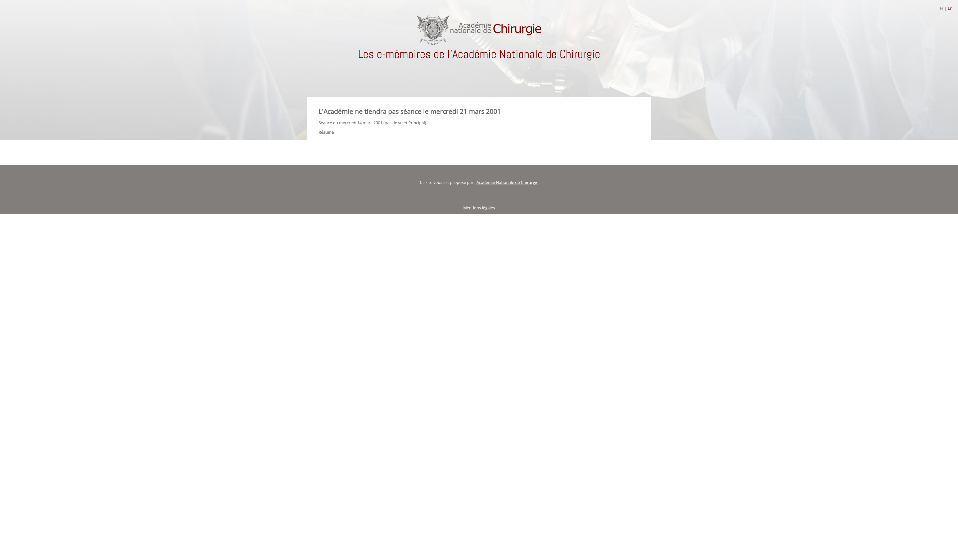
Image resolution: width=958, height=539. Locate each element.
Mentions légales (479, 208)
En (950, 8)
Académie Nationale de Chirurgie (507, 182)
